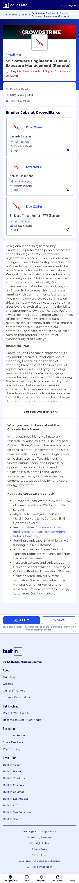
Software (42, 527)
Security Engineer (21, 136)
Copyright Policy (39, 843)
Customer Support (15, 735)
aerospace (39, 531)
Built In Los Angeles (15, 798)
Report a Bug (11, 749)
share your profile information (59, 626)
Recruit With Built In (16, 713)
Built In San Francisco (17, 812)
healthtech (33, 536)
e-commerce (57, 531)
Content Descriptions (16, 697)
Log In (72, 5)
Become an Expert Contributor (23, 719)
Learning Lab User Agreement (39, 831)
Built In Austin (12, 764)
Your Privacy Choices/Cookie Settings (39, 860)
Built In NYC (11, 805)
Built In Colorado (14, 792)
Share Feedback (13, 742)
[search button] (62, 5)
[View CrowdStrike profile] (39, 32)
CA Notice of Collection (39, 866)
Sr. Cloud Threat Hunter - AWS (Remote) (35, 215)
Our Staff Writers (14, 690)
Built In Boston (12, 771)
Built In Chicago (13, 785)
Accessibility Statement (40, 837)
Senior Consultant (21, 175)
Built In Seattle (12, 819)
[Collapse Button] (68, 150)
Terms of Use (39, 855)
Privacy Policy (39, 849)
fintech (18, 536)
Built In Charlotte (14, 778)
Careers (8, 683)
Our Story (9, 677)
